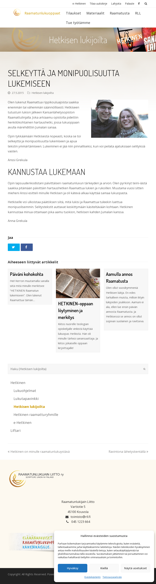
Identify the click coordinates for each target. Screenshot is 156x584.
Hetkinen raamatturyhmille (36, 414)
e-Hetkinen (22, 422)
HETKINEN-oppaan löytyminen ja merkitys (75, 310)
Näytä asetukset (135, 568)
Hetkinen (17, 382)
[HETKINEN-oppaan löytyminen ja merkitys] (78, 283)
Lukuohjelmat (25, 390)
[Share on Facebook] (27, 247)
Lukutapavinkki (26, 398)
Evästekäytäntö (92, 577)
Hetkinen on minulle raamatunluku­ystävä (40, 451)
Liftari (15, 430)
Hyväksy (72, 568)
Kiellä (104, 568)
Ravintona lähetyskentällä (127, 451)
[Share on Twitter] (14, 247)
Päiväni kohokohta (26, 274)
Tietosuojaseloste (112, 577)
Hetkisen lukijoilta (43, 93)
